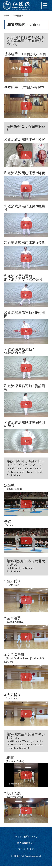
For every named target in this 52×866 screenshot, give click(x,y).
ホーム (7, 15)
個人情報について (26, 843)
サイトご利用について (26, 836)
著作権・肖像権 (26, 849)
